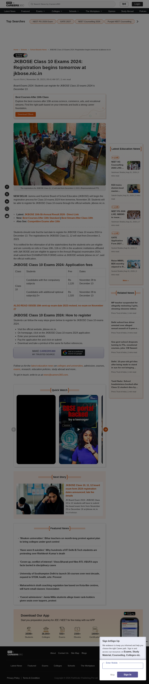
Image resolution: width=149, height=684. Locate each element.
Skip (112, 675)
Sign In (127, 674)
